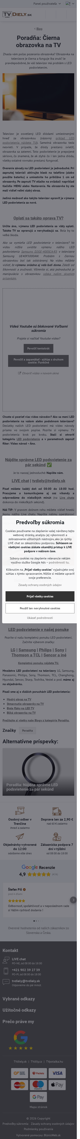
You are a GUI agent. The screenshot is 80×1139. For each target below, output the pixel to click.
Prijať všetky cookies (40, 596)
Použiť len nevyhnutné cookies (40, 608)
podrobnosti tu (59, 562)
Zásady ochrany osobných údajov (40, 585)
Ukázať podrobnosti (40, 618)
